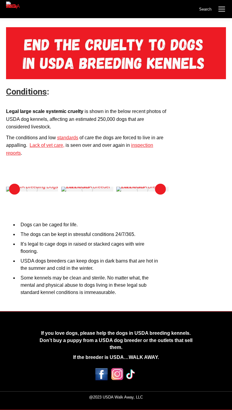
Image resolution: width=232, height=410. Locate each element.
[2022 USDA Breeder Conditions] (87, 189)
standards (67, 137)
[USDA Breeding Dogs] (32, 189)
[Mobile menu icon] (222, 9)
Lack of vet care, (47, 145)
